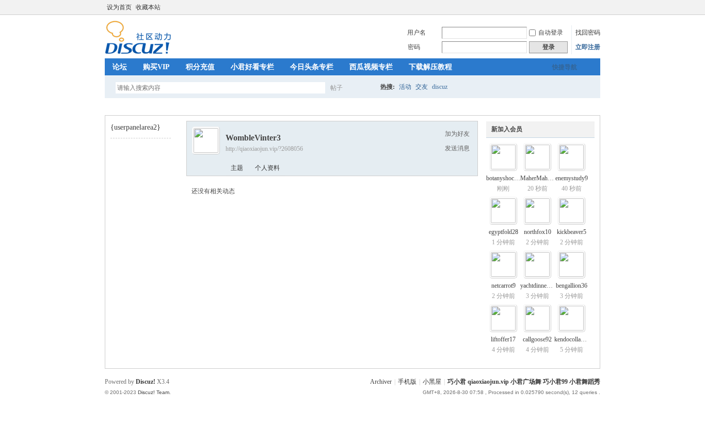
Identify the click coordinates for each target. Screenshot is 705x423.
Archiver (381, 381)
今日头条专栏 (311, 67)
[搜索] (366, 87)
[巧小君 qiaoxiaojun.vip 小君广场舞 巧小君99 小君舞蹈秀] (138, 52)
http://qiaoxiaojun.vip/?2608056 (264, 148)
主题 (237, 167)
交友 (421, 86)
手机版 (407, 381)
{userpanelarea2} (135, 127)
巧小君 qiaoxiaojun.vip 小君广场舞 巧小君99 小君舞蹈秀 (109, 106)
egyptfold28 (503, 232)
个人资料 (267, 167)
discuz (439, 86)
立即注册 (587, 47)
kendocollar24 (571, 339)
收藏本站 (148, 7)
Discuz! (145, 381)
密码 (414, 47)
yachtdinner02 (537, 285)
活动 (405, 86)
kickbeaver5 (571, 232)
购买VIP (156, 67)
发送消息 (457, 148)
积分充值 (200, 67)
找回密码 (587, 32)
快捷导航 (564, 67)
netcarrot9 (503, 285)
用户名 (416, 32)
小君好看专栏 (252, 67)
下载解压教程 (430, 67)
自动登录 (550, 32)
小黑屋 (432, 381)
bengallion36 (571, 285)
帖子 (336, 87)
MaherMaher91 (539, 178)
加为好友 (457, 133)
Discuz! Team (153, 392)
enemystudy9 (571, 178)
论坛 (120, 67)
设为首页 (119, 7)
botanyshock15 (504, 178)
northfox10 (537, 232)
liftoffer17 (503, 339)
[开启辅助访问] (597, 7)
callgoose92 (537, 339)
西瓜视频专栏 (371, 67)
